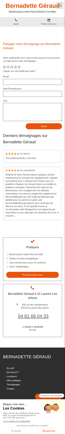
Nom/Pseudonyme (12, 88)
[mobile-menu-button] (59, 5)
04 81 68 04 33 (33, 316)
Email (6, 76)
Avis (5, 100)
